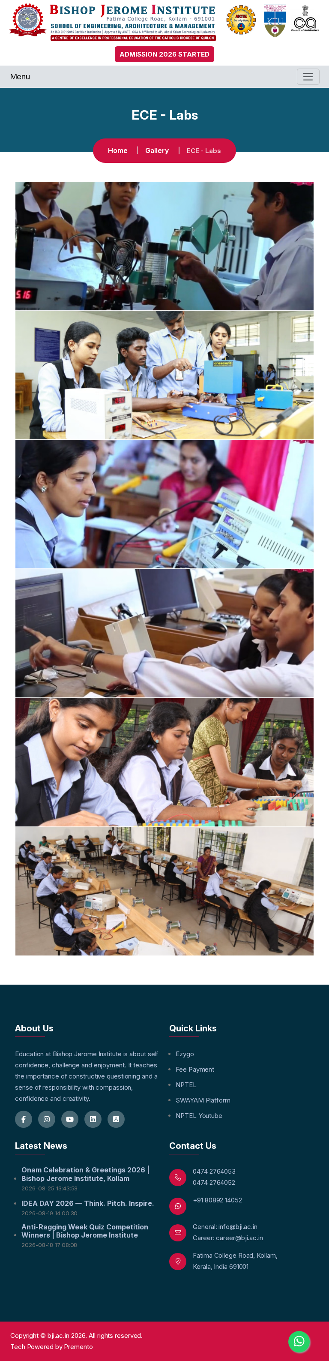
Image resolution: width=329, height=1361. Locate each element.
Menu (20, 76)
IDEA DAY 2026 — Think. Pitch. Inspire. (87, 1203)
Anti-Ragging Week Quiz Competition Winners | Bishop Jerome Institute (84, 1231)
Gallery (156, 150)
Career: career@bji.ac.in (228, 1238)
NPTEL (186, 1085)
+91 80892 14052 (217, 1200)
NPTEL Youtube (199, 1116)
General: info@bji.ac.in (225, 1227)
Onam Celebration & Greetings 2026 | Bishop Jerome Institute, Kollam (85, 1174)
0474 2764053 (214, 1171)
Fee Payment (195, 1069)
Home (118, 150)
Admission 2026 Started (164, 54)
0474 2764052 (214, 1182)
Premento (78, 1347)
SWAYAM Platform (203, 1100)
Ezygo (185, 1054)
